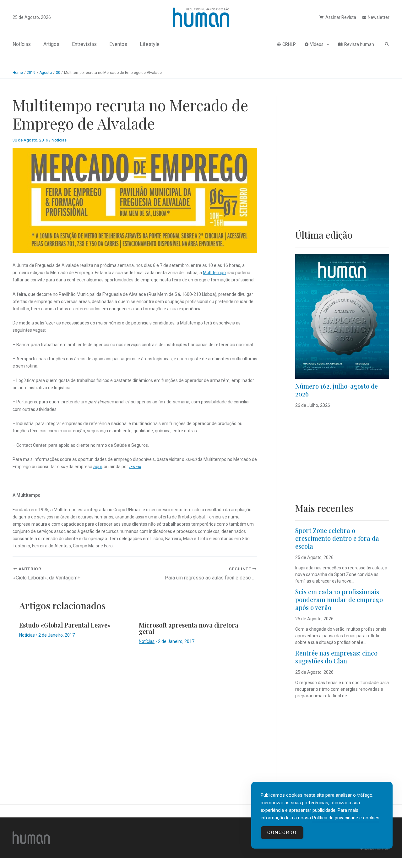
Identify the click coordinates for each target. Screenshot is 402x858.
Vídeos (316, 44)
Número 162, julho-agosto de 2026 (336, 390)
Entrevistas (84, 44)
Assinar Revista (340, 17)
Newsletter (378, 17)
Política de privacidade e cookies (345, 818)
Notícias (22, 44)
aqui (97, 466)
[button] (326, 44)
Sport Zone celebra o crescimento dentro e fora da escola (337, 538)
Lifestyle (150, 44)
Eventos (118, 44)
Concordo (282, 832)
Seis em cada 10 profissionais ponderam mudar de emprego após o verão (339, 599)
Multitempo (214, 272)
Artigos (51, 44)
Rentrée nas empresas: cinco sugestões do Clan (336, 657)
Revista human (359, 44)
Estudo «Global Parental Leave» (65, 625)
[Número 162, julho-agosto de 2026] (342, 316)
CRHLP (289, 44)
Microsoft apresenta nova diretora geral (188, 628)
